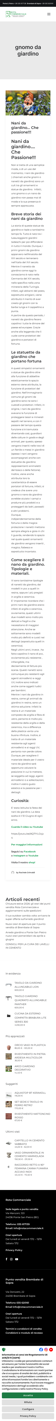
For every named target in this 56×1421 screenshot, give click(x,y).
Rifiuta (28, 1402)
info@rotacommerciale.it (28, 1228)
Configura (28, 1409)
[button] (49, 14)
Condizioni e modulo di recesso (24, 1332)
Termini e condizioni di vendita (24, 1328)
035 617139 (23, 1224)
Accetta (28, 1395)
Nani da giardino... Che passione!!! (25, 127)
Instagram (19, 855)
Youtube (33, 855)
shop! (32, 862)
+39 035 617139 (20, 3)
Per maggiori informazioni (26, 844)
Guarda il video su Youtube (27, 826)
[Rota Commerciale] (16, 14)
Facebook (30, 851)
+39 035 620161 (47, 3)
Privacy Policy (28, 1416)
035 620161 (22, 1302)
